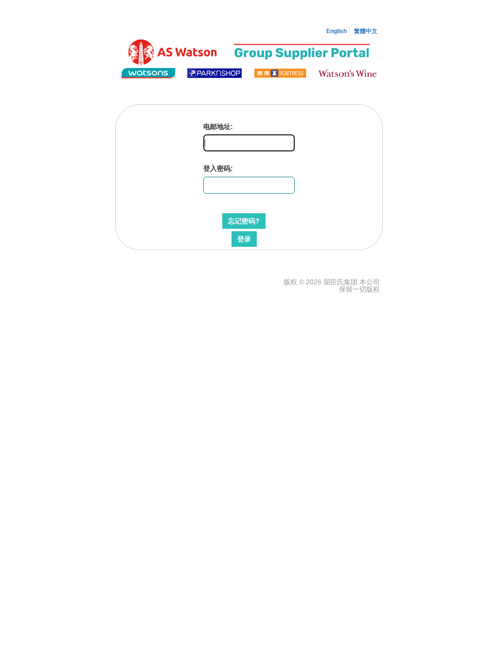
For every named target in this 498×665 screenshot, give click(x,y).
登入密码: (218, 168)
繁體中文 (365, 31)
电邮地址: (218, 126)
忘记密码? (244, 221)
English (336, 31)
